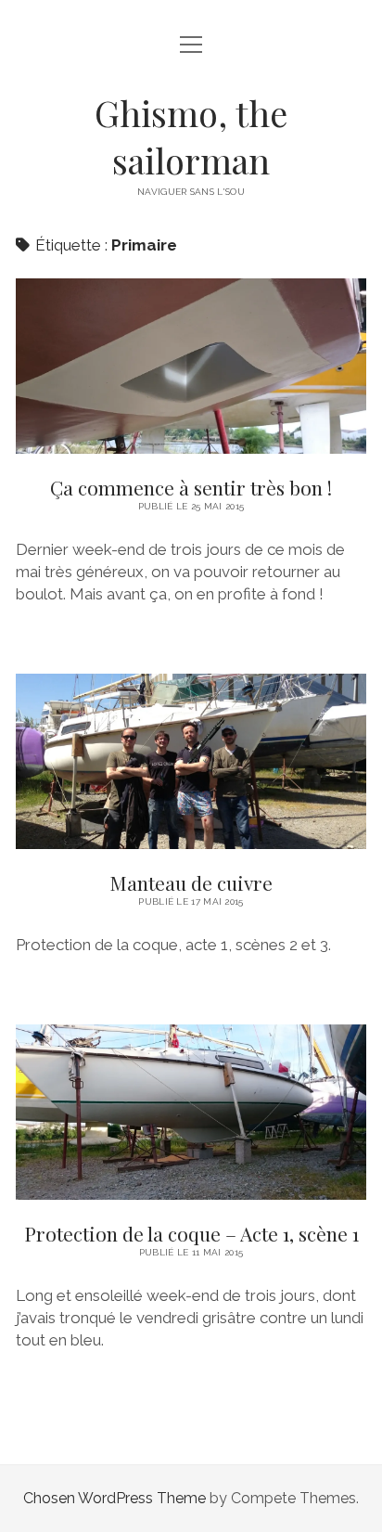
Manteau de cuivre (191, 761)
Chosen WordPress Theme (114, 1498)
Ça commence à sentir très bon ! (191, 366)
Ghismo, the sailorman (191, 136)
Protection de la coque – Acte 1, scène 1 (191, 1112)
